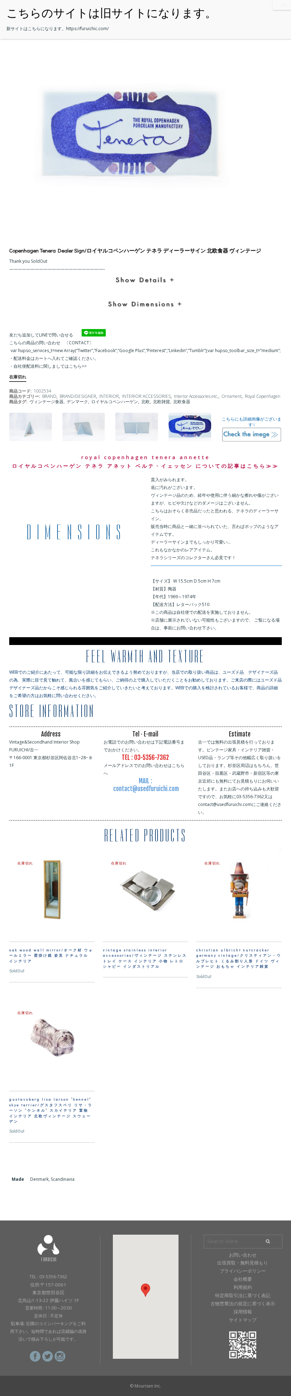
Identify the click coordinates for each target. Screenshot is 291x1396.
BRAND (49, 396)
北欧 (145, 402)
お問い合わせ (243, 1255)
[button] (145, 1290)
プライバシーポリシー (243, 1271)
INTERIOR (109, 396)
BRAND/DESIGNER (78, 396)
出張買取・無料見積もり (242, 1262)
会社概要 (243, 1279)
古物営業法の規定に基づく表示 (242, 1303)
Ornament (231, 396)
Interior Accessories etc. (196, 396)
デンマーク (77, 402)
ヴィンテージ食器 (46, 402)
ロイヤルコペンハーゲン (114, 402)
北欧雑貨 (161, 402)
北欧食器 (181, 402)
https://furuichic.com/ (87, 29)
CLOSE (281, 5)
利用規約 (243, 1287)
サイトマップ (243, 1320)
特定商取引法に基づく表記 (242, 1295)
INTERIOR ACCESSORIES (146, 396)
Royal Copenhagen (262, 396)
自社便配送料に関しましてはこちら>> (50, 366)
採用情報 (243, 1311)
